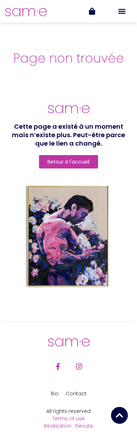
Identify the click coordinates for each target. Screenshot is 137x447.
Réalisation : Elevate (68, 425)
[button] (122, 11)
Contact (76, 393)
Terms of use (68, 418)
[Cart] (92, 11)
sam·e (25, 11)
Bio (55, 393)
